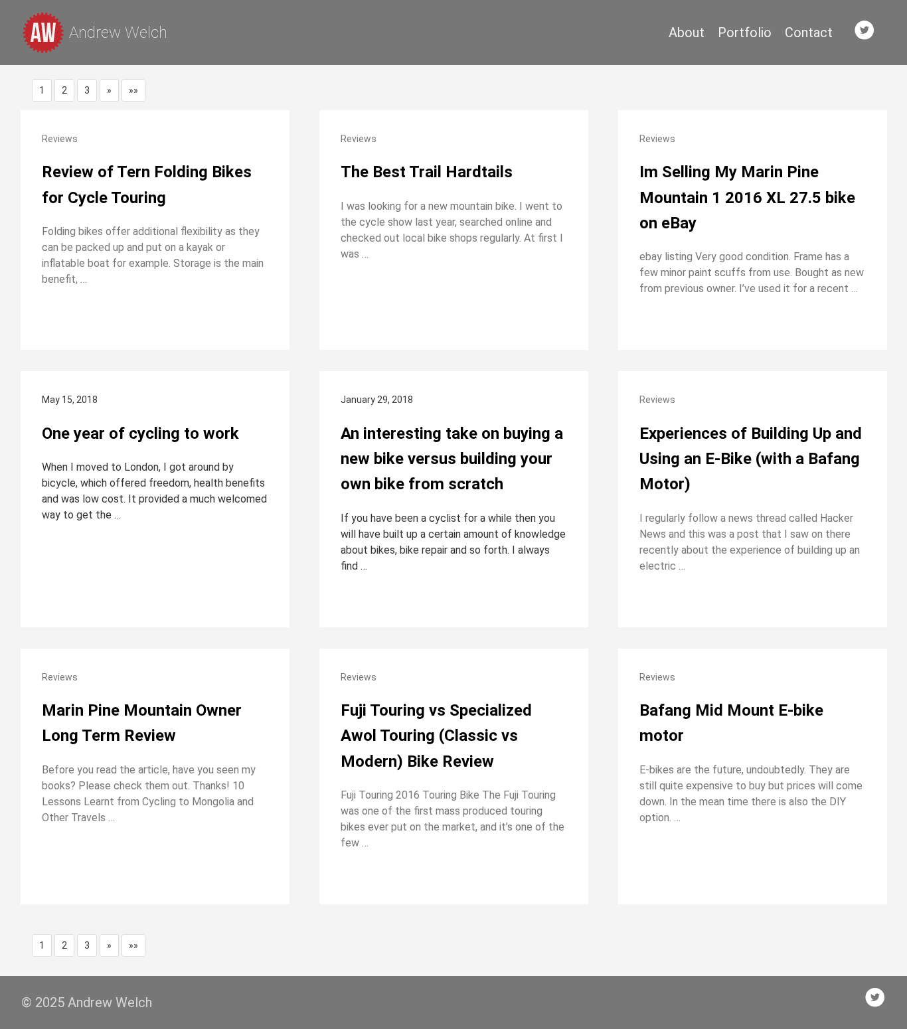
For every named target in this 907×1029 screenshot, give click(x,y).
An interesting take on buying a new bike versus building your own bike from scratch (452, 459)
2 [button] (64, 90)
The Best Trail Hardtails (427, 172)
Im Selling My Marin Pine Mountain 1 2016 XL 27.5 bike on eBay (747, 197)
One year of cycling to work (140, 433)
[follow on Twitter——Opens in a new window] (868, 32)
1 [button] (41, 90)
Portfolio (745, 32)
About (686, 32)
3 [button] (87, 90)
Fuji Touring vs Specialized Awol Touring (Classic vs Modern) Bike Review (436, 736)
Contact (809, 32)
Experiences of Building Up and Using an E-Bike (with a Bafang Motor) (750, 459)
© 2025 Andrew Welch (86, 1002)
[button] (109, 90)
